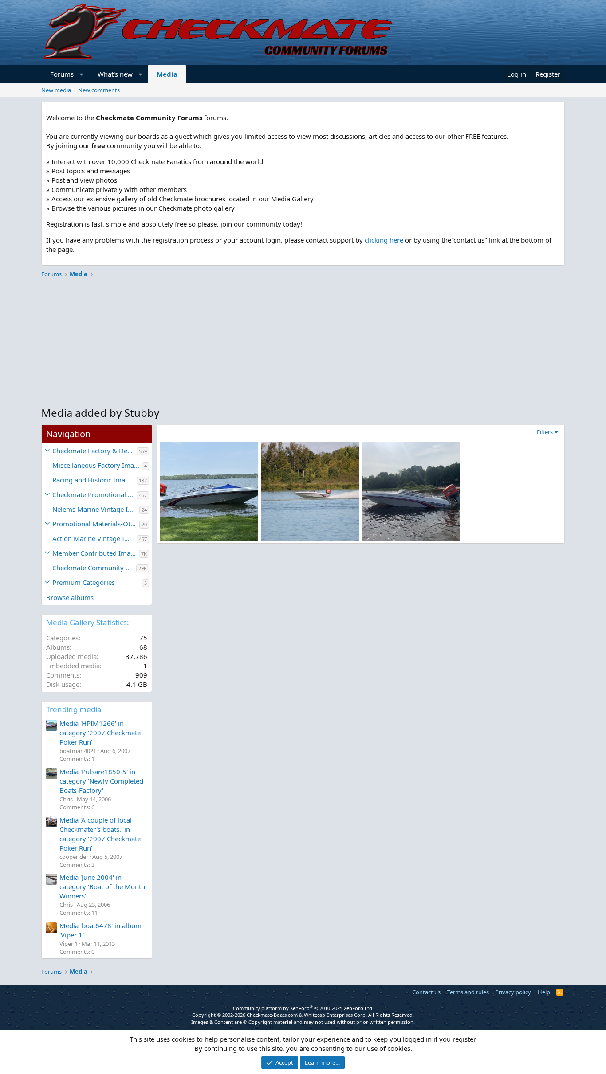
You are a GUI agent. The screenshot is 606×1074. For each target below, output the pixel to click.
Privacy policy (513, 992)
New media (56, 90)
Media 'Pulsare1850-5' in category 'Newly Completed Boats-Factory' (101, 781)
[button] (82, 74)
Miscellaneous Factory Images (97, 465)
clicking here (384, 239)
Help (544, 992)
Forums (62, 74)
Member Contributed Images (95, 553)
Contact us (426, 992)
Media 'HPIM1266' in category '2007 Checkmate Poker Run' (100, 732)
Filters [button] (545, 432)
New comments (99, 90)
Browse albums (70, 597)
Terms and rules (468, 992)
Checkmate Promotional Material (94, 494)
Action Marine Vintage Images (94, 538)
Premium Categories (83, 582)
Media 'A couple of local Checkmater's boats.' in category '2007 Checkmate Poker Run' (100, 833)
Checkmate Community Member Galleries (94, 567)
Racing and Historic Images (94, 479)
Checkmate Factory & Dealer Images (94, 450)
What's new (115, 74)
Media (167, 74)
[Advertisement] (303, 343)
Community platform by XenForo (303, 1008)
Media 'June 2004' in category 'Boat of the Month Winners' (102, 886)
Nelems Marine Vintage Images (95, 509)
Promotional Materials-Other (95, 523)
